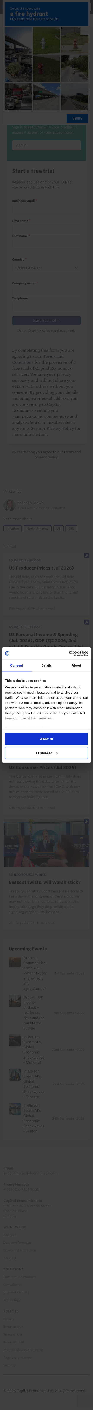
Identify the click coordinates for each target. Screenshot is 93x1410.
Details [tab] (46, 665)
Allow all (46, 739)
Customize (44, 753)
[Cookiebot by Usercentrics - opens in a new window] (69, 653)
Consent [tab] (16, 665)
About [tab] (76, 665)
